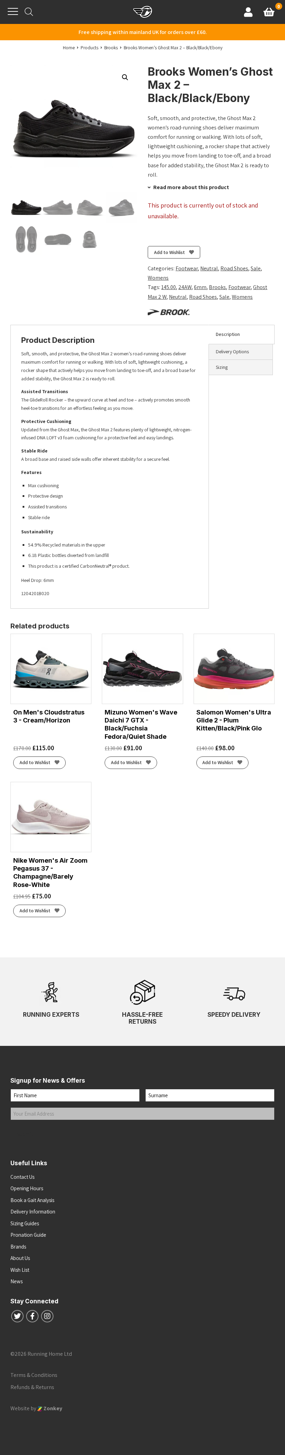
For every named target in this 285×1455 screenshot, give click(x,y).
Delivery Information (32, 1211)
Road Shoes (234, 268)
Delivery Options (232, 351)
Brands (18, 1246)
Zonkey (52, 1408)
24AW (185, 287)
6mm (200, 287)
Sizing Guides (24, 1223)
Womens (158, 277)
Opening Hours (26, 1188)
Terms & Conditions (33, 1375)
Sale (256, 268)
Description (228, 334)
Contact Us (22, 1177)
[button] (125, 77)
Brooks (217, 287)
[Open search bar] (29, 12)
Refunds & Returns (32, 1387)
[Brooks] (168, 311)
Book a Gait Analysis (32, 1200)
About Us (20, 1258)
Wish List (19, 1270)
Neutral (209, 268)
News (16, 1281)
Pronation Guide (28, 1235)
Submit (25, 1134)
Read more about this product (190, 187)
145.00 (168, 287)
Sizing (222, 367)
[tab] (242, 334)
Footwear (187, 268)
